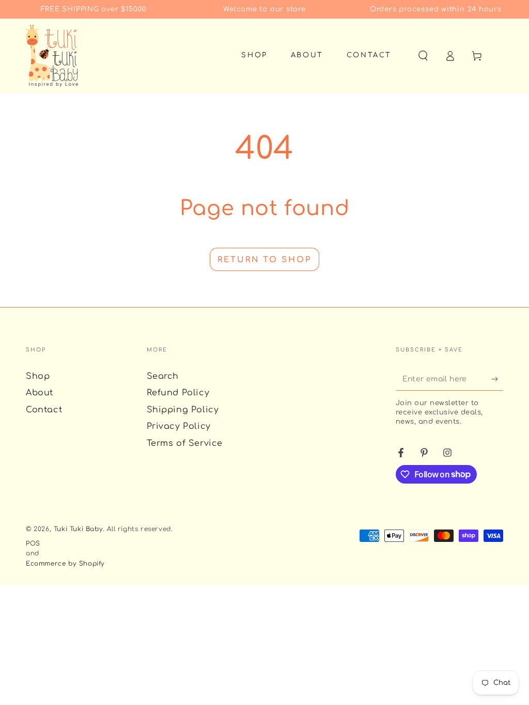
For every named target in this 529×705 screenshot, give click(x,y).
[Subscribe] (497, 378)
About (39, 392)
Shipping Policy (183, 409)
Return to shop (264, 259)
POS (33, 543)
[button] (423, 55)
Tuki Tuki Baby (78, 529)
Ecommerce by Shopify (65, 563)
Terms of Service (185, 443)
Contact (44, 409)
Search (163, 376)
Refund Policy (178, 392)
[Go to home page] (52, 56)
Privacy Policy (179, 426)
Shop (38, 376)
